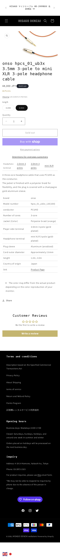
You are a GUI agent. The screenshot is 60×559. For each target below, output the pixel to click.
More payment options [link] (30, 149)
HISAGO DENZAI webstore (25, 536)
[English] (5, 553)
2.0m (23, 108)
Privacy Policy (13, 375)
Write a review (30, 333)
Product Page (38, 269)
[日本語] (10, 553)
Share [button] (9, 300)
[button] (6, 20)
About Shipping (13, 382)
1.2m (10, 108)
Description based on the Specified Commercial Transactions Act (28, 367)
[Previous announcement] (5, 7)
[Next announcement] (54, 7)
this (39, 475)
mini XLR (49, 165)
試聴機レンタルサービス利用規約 (22, 410)
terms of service (13, 389)
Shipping (5, 97)
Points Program (13, 403)
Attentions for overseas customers (30, 156)
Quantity (6, 115)
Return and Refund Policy (18, 396)
